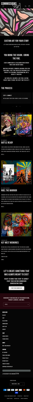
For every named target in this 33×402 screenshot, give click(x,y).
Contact (4, 329)
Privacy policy (26, 396)
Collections (4, 321)
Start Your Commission (16, 288)
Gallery (4, 315)
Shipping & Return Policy (7, 366)
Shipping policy (16, 398)
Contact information (24, 398)
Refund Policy (5, 361)
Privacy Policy (5, 358)
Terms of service (10, 398)
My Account (4, 352)
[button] (3, 6)
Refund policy (20, 396)
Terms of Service (5, 363)
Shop (3, 318)
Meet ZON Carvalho (6, 345)
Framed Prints (5, 339)
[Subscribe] (28, 304)
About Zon (4, 326)
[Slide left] (13, 106)
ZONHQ (8, 396)
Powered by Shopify (13, 396)
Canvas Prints (5, 336)
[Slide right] (20, 106)
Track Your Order (6, 355)
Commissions (5, 323)
